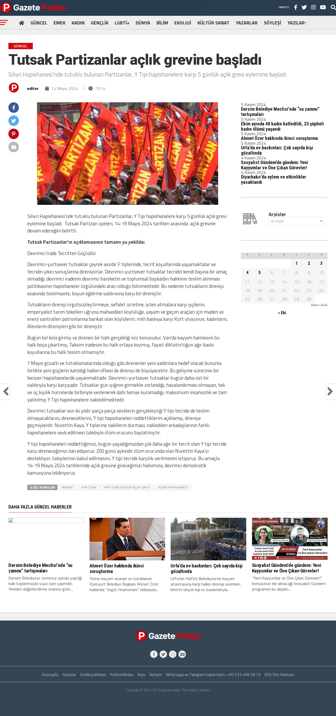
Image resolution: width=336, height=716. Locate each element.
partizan (89, 487)
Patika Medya (121, 675)
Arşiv (141, 675)
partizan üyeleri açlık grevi (127, 487)
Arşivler (277, 214)
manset (68, 487)
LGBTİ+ (122, 22)
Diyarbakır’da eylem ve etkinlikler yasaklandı (273, 179)
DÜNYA (143, 22)
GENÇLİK (99, 22)
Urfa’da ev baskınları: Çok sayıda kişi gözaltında (277, 150)
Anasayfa (50, 675)
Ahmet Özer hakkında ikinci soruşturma (279, 138)
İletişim (155, 675)
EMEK (59, 22)
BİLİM (162, 22)
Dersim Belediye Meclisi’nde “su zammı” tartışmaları (280, 111)
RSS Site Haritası (279, 675)
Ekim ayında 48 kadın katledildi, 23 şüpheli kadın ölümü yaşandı (282, 126)
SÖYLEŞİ (272, 22)
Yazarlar (69, 675)
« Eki (282, 312)
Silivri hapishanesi (173, 487)
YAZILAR (296, 22)
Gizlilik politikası (93, 675)
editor (33, 88)
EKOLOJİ (182, 22)
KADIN (78, 22)
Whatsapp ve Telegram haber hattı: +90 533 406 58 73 (213, 675)
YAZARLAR (247, 22)
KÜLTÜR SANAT (213, 22)
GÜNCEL (38, 22)
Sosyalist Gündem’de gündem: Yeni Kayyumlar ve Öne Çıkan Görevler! (274, 165)
